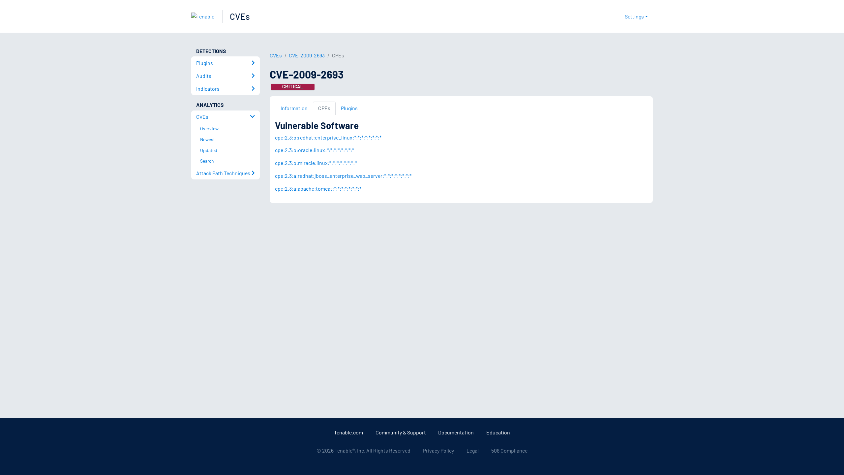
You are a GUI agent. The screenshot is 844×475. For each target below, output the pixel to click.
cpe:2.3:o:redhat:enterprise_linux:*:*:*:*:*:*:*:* (328, 137)
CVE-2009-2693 (307, 55)
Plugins (349, 108)
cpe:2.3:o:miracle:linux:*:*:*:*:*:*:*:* (316, 163)
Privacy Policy (438, 450)
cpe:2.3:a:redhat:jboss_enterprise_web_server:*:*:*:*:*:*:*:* (343, 176)
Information (294, 108)
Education (498, 432)
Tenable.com (348, 432)
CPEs (324, 108)
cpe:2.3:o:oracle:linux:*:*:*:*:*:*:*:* (314, 150)
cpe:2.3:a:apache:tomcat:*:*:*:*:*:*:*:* (318, 188)
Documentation (456, 432)
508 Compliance (509, 450)
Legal (473, 450)
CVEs (240, 16)
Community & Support (401, 432)
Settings (634, 16)
